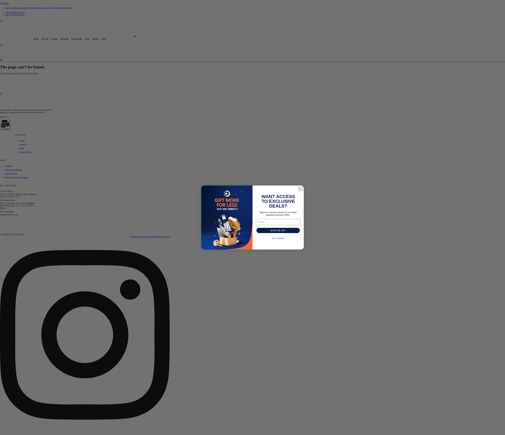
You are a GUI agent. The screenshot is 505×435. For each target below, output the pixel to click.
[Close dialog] (300, 189)
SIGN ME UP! (278, 230)
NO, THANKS (278, 238)
